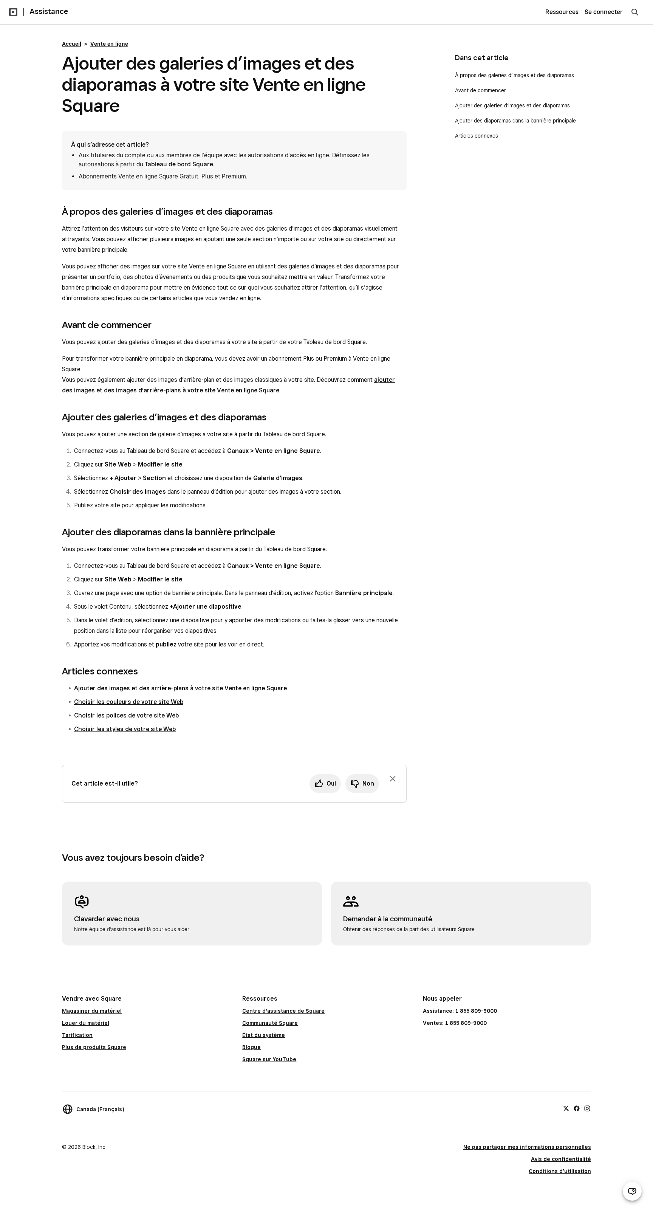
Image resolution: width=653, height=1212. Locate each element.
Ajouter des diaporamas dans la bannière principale (515, 121)
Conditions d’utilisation (560, 1171)
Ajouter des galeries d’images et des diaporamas (512, 105)
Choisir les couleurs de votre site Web (128, 701)
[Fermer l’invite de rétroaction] (392, 778)
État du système (263, 1035)
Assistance (48, 11)
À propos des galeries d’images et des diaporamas (514, 75)
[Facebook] (576, 1108)
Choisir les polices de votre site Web (126, 715)
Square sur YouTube (269, 1059)
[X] (566, 1108)
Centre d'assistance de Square (283, 1011)
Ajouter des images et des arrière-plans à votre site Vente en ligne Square (180, 688)
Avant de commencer (480, 90)
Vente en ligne (109, 44)
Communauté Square (270, 1023)
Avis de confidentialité (561, 1159)
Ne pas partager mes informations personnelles (527, 1147)
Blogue (251, 1047)
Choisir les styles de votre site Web (125, 729)
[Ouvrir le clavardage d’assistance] (632, 1191)
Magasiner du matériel (92, 1011)
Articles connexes (476, 136)
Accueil (71, 44)
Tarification (77, 1035)
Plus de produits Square (94, 1047)
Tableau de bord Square (179, 164)
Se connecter (604, 11)
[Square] (13, 12)
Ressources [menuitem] (562, 11)
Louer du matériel (85, 1023)
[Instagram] (587, 1108)
